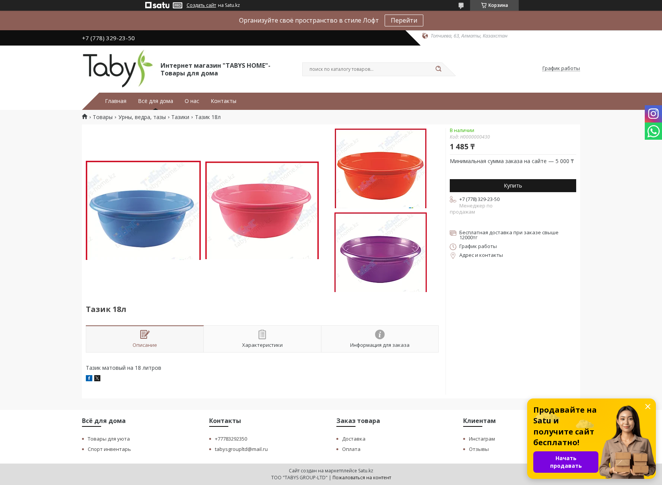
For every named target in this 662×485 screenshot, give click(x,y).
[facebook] (89, 379)
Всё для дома (155, 101)
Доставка (353, 438)
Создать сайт (201, 5)
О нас (192, 101)
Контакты (223, 101)
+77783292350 (231, 438)
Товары (103, 117)
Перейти (404, 20)
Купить (513, 185)
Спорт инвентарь (109, 449)
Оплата (351, 449)
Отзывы (479, 449)
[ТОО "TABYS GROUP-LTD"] (118, 68)
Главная (115, 101)
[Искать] (438, 69)
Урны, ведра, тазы (142, 117)
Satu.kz (365, 470)
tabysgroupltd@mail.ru (241, 449)
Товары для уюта (109, 438)
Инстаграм (482, 438)
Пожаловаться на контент (362, 477)
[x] (97, 379)
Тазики (180, 117)
